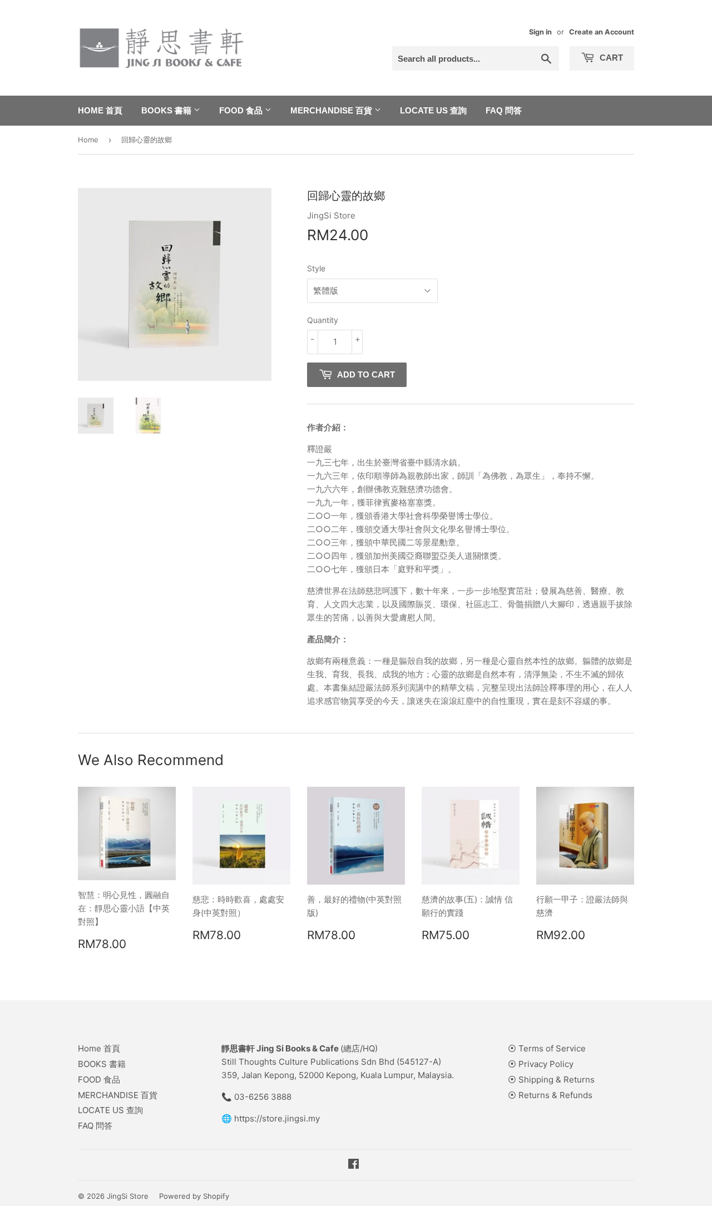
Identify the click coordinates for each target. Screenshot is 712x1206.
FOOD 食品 (242, 110)
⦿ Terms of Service (547, 1048)
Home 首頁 (100, 110)
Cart (610, 57)
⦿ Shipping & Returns (551, 1079)
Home (88, 139)
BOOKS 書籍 (167, 110)
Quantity (322, 320)
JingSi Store (128, 1196)
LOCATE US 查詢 (433, 110)
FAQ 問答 (504, 110)
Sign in (540, 32)
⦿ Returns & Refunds (550, 1095)
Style (316, 268)
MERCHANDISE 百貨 (332, 110)
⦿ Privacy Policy (540, 1064)
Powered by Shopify (194, 1196)
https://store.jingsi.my (277, 1118)
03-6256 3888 (262, 1096)
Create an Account (601, 32)
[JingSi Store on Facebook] (353, 1165)
